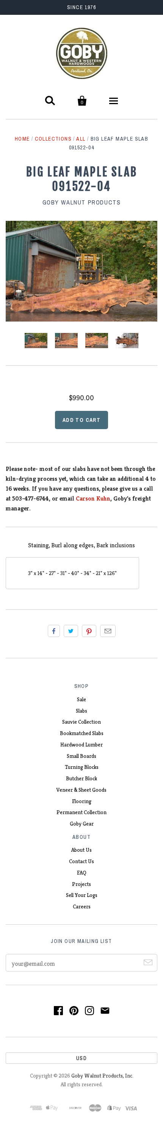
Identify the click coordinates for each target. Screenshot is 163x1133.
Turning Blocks (82, 767)
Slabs (81, 710)
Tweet (71, 631)
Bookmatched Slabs (81, 733)
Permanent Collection (81, 812)
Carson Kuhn (93, 498)
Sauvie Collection (81, 721)
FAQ (81, 872)
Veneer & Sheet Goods (81, 789)
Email (108, 631)
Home (22, 138)
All (80, 138)
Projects (81, 884)
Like (54, 631)
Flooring (81, 801)
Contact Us (81, 861)
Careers (82, 906)
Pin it (89, 631)
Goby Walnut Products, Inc (101, 1075)
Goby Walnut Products (81, 202)
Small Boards (81, 756)
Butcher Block (81, 778)
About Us (81, 849)
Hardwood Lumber (81, 744)
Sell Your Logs (81, 895)
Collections (53, 138)
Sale (81, 699)
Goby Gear (82, 823)
